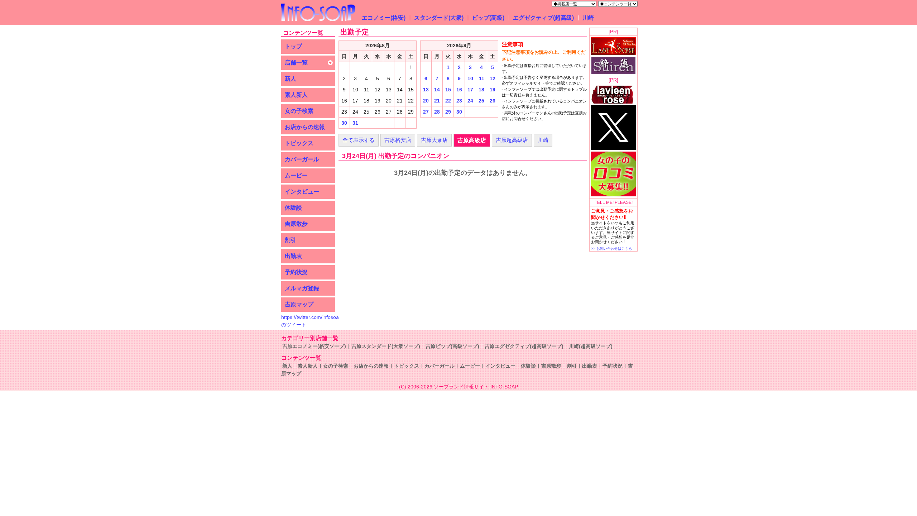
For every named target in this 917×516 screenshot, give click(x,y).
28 (437, 112)
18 (481, 89)
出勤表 (293, 256)
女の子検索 (299, 111)
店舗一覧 (296, 62)
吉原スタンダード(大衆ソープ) (385, 346)
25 (481, 101)
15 (448, 89)
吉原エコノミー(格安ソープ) (314, 346)
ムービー (296, 175)
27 (426, 112)
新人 (290, 79)
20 (426, 101)
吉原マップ (299, 304)
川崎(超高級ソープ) (591, 346)
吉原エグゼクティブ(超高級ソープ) (524, 346)
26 (492, 101)
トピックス (299, 143)
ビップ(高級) (488, 18)
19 (492, 89)
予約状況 (296, 272)
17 (470, 89)
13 (426, 89)
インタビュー (302, 191)
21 (437, 101)
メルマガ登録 (302, 288)
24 (470, 101)
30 (344, 123)
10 (470, 78)
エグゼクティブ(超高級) (543, 18)
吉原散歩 (296, 224)
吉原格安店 (397, 140)
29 (448, 112)
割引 (290, 240)
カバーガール (302, 159)
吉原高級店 (471, 140)
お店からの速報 (305, 127)
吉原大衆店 (434, 140)
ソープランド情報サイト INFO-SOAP (476, 387)
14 (437, 89)
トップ (293, 46)
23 (459, 101)
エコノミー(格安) (383, 18)
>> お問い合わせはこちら (611, 248)
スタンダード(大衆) (439, 18)
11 (481, 78)
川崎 (588, 18)
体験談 (293, 208)
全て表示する (358, 140)
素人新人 (296, 95)
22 (448, 101)
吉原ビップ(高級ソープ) (452, 346)
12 (492, 78)
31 (355, 123)
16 (459, 89)
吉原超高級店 (512, 140)
